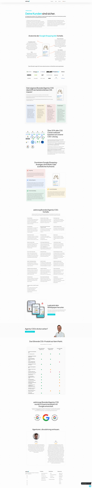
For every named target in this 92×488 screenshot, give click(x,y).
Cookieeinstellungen (51, 479)
